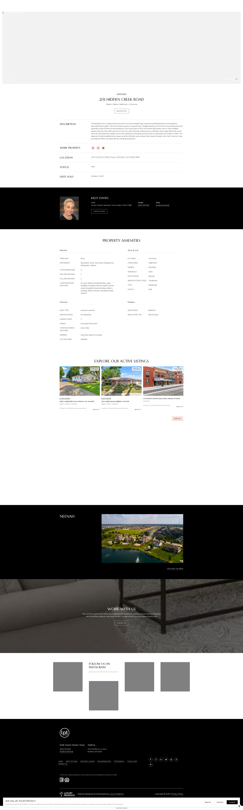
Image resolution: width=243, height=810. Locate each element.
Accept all (232, 802)
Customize (220, 802)
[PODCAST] (151, 765)
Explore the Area (175, 569)
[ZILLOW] (171, 759)
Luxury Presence (116, 794)
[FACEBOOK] (151, 759)
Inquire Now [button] (121, 111)
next (14, 79)
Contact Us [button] (121, 623)
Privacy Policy (177, 794)
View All (177, 418)
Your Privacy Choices (121, 808)
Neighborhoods (104, 761)
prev (9, 79)
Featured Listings (87, 761)
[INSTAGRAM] (156, 759)
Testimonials (119, 761)
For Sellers (132, 761)
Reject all (208, 802)
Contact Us (62, 764)
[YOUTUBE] (166, 759)
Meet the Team (71, 761)
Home (60, 761)
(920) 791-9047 (143, 205)
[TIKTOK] (176, 759)
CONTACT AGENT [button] (99, 211)
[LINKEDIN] (161, 759)
